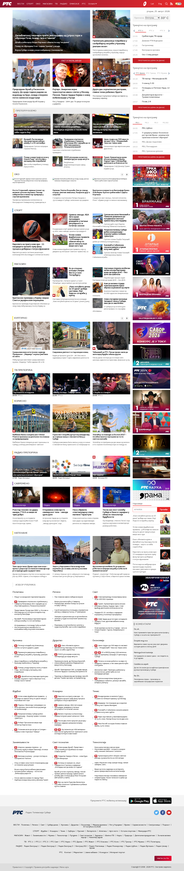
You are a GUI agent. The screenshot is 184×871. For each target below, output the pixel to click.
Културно (20, 317)
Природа (128, 835)
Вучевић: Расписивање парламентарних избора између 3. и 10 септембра (34, 141)
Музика (51, 835)
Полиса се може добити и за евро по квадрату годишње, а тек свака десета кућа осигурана (111, 663)
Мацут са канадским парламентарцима (29, 597)
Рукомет (80, 831)
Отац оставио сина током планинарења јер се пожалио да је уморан (31, 764)
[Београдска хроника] (151, 287)
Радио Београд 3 (65, 846)
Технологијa (99, 742)
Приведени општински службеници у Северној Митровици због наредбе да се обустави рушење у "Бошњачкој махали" (77, 143)
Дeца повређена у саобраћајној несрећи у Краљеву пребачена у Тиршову (30, 662)
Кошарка (57, 691)
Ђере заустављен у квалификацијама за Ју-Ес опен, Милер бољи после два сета (111, 718)
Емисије (74, 4)
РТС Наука (65, 842)
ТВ (56, 4)
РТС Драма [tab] (140, 73)
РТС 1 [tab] (140, 31)
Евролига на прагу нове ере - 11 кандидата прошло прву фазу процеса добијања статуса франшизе (31, 246)
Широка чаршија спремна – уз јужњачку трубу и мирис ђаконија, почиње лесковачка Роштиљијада (31, 749)
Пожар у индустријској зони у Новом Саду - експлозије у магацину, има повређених (36, 159)
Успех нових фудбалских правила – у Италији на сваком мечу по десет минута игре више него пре (79, 240)
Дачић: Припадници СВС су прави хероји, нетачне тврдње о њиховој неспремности (70, 671)
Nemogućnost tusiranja (143, 652)
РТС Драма (77, 842)
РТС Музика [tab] (162, 73)
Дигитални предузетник (145, 835)
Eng (160, 3)
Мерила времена (100, 825)
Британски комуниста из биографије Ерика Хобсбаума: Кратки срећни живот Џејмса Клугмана (111, 192)
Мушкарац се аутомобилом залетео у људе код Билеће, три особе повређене (70, 626)
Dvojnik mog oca (141, 641)
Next (169, 30)
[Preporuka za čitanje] (151, 467)
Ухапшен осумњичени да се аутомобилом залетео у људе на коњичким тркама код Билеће (70, 619)
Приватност (18, 867)
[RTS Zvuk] (151, 378)
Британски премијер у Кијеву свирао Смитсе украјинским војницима (31, 299)
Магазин (47, 4)
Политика (18, 591)
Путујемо (73, 835)
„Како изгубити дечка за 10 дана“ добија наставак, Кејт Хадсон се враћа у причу (79, 291)
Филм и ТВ (109, 835)
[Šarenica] (151, 422)
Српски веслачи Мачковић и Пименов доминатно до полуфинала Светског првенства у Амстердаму (117, 217)
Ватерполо (92, 831)
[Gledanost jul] (151, 309)
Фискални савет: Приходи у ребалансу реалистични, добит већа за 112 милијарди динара (110, 672)
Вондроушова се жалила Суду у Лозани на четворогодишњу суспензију (110, 697)
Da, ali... (137, 629)
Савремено (21, 483)
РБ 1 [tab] (137, 123)
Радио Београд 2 (48, 846)
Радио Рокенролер (115, 846)
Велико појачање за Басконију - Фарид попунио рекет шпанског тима (69, 715)
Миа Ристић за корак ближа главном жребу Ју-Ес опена (111, 725)
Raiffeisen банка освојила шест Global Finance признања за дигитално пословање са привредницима (31, 436)
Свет (95, 591)
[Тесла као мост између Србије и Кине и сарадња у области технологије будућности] (116, 497)
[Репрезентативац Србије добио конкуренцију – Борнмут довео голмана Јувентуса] (98, 234)
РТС (84, 4)
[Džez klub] (151, 355)
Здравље (99, 835)
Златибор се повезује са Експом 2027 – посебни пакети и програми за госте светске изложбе (109, 436)
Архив (92, 848)
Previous (134, 30)
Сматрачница (154, 825)
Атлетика (103, 831)
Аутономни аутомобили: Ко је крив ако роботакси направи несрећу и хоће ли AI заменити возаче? (110, 568)
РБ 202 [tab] (165, 123)
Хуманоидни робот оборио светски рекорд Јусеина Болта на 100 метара (110, 757)
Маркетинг (78, 852)
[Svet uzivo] (151, 264)
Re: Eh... (137, 676)
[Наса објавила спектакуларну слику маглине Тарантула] (86, 497)
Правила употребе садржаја (46, 867)
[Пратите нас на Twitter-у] (156, 812)
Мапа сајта (163, 858)
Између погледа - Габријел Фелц (66, 392)
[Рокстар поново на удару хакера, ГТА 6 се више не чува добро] (26, 497)
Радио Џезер (161, 846)
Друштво (57, 640)
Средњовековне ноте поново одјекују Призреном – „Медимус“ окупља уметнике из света (30, 354)
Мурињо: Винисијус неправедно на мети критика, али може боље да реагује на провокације (30, 707)
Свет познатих (61, 742)
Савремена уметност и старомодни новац (70, 352)
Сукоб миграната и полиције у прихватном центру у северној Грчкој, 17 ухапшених (71, 611)
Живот (27, 835)
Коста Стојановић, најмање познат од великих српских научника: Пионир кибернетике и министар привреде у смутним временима (28, 193)
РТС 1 (30, 842)
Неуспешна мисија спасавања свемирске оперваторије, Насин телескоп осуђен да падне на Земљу (111, 778)
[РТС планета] (144, 4)
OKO (38, 4)
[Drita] (151, 445)
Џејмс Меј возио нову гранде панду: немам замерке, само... (111, 764)
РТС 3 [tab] (162, 31)
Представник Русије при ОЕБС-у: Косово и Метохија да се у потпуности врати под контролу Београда (31, 612)
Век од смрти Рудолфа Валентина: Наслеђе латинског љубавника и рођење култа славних (70, 784)
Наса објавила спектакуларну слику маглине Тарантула (83, 512)
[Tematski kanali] (151, 490)
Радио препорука (26, 452)
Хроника (17, 640)
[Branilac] (151, 197)
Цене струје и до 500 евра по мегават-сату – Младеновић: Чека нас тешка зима (116, 141)
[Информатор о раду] (151, 608)
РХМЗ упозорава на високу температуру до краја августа (76, 158)
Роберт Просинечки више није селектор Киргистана (28, 724)
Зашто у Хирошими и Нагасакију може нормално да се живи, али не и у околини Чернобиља (70, 568)
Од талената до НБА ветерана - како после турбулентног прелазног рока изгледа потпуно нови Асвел (70, 731)
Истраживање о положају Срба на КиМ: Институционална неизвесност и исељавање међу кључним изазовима (30, 627)
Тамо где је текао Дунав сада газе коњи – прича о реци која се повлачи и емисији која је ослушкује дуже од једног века (31, 568)
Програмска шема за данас (151, 60)
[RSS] (171, 4)
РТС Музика (139, 842)
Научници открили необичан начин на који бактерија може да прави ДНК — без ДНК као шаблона (117, 271)
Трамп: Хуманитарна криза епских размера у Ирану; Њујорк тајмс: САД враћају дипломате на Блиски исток (116, 160)
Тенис (96, 691)
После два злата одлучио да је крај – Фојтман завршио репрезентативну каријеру (70, 723)
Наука (119, 835)
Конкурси (104, 852)
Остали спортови (128, 831)
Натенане (21, 532)
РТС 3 (45, 842)
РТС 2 (38, 842)
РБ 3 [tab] (156, 123)
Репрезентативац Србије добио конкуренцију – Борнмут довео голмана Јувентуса (115, 233)
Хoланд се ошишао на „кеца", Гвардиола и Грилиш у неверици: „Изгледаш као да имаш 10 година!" (68, 765)
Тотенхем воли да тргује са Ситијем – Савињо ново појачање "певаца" (30, 730)
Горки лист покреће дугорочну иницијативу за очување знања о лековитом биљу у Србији (71, 436)
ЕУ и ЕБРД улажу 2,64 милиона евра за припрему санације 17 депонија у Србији (111, 654)
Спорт (30, 4)
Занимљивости (21, 742)
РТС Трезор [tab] (151, 73)
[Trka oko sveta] (151, 175)
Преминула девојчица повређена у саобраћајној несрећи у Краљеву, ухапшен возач (110, 43)
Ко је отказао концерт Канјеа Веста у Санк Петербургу (76, 271)
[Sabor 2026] (151, 333)
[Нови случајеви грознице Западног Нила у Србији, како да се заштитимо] (98, 303)
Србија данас (52, 825)
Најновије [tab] (137, 503)
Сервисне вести (139, 825)
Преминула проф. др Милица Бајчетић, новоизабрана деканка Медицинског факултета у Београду (69, 663)
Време (127, 825)
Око (16, 174)
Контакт (67, 852)
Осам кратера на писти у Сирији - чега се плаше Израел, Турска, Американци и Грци (111, 630)
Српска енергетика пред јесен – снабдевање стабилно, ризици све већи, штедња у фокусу (110, 680)
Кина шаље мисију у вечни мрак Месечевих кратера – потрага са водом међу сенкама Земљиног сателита (110, 749)
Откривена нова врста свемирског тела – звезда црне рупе (55, 512)
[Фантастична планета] (151, 220)
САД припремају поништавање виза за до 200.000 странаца (110, 598)
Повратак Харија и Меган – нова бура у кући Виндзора (70, 757)
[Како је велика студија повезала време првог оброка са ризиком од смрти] (98, 288)
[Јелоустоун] (151, 400)
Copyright (28, 867)
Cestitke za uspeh (141, 664)
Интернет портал (117, 852)
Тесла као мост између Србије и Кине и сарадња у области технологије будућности (116, 513)
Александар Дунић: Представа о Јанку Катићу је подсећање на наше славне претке (68, 749)
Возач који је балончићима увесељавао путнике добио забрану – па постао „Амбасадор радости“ (30, 771)
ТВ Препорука (23, 370)
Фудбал (17, 691)
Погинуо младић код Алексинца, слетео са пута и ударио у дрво (29, 646)
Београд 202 (81, 846)
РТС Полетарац (153, 842)
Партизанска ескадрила (23, 391)
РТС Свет (55, 842)
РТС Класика (102, 842)
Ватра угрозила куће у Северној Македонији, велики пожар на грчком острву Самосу (69, 603)
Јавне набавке (91, 852)
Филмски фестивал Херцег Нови (67, 474)
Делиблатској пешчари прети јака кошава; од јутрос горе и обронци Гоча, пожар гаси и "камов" (48, 37)
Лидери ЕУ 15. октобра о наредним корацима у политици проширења (108, 614)
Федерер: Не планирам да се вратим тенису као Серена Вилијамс (111, 704)
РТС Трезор (126, 842)
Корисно (20, 400)
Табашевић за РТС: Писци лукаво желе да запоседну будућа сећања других (110, 353)
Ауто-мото (113, 831)
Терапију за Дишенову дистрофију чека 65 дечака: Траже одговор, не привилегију (71, 677)
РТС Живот (89, 842)
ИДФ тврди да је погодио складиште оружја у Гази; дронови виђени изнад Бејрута (111, 621)
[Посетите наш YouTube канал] (168, 812)
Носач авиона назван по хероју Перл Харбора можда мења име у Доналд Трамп (31, 779)
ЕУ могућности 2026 (92, 827)
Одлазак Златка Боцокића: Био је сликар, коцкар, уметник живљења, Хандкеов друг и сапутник (71, 192)
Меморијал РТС (144, 831)
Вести (20, 4)
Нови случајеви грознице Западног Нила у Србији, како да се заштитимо (115, 301)
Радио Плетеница (96, 846)
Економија (98, 640)
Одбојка (71, 831)
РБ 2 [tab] (147, 123)
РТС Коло (114, 842)
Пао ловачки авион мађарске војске (68, 597)
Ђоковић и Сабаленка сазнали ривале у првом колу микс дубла (115, 247)
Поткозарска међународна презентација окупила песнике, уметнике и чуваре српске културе (144, 568)
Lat (152, 3)
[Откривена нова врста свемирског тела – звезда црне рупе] (56, 497)
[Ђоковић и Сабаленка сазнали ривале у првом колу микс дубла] (98, 249)
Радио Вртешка (147, 846)
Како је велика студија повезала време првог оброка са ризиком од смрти (116, 285)
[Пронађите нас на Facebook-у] (162, 812)
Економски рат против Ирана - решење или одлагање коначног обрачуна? (30, 472)
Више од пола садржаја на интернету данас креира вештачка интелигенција (110, 770)
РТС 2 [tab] (151, 31)
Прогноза (139, 18)
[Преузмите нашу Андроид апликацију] (139, 801)
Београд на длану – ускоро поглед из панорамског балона (30, 757)
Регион (56, 591)
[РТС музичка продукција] (151, 586)
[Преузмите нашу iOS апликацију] (161, 801)
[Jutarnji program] (151, 242)
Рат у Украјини (115, 825)
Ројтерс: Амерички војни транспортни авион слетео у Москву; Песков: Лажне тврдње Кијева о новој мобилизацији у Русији (71, 93)
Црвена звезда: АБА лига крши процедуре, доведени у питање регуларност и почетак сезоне (79, 220)
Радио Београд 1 (31, 846)
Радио (63, 4)
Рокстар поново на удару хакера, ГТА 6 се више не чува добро (25, 512)
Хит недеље (98, 475)
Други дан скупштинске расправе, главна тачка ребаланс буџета (110, 90)
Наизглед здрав (96, 837)
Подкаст (166, 825)
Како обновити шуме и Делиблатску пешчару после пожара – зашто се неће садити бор (32, 129)
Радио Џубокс (132, 846)
